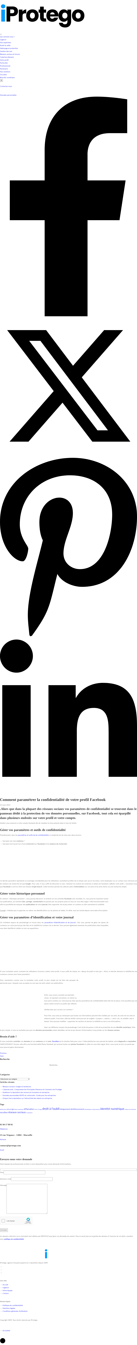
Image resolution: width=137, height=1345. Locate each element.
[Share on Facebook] (68, 316)
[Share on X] (68, 454)
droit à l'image (38, 1109)
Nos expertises (5, 42)
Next (2, 1056)
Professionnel (5, 66)
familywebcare (96, 1109)
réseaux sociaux (17, 1112)
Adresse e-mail (5, 1179)
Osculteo (3, 75)
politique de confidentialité (14, 1239)
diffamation (29, 1109)
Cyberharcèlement (7, 57)
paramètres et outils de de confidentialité (33, 835)
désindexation (88, 1109)
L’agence (3, 40)
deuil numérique (19, 1109)
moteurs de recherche (130, 1109)
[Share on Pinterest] (68, 638)
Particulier (4, 63)
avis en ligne (10, 1109)
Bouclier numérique (7, 77)
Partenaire (4, 69)
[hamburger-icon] (1, 34)
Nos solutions (5, 72)
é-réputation (29, 1112)
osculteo (4, 1113)
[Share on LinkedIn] (68, 796)
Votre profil (4, 60)
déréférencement (77, 1109)
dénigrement (65, 1109)
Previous (3, 1053)
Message (3, 1185)
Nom (2, 1172)
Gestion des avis (6, 51)
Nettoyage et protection (9, 48)
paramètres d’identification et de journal (60, 922)
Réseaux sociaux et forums (10, 54)
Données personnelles (8, 95)
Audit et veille (5, 45)
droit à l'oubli (51, 1108)
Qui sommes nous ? (7, 37)
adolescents (3, 1109)
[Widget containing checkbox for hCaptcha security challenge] (16, 1221)
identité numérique (112, 1108)
